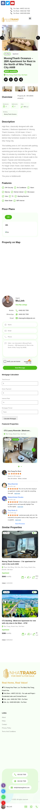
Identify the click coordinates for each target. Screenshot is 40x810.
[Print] (16, 79)
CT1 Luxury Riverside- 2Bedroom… (17, 431)
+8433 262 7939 (23, 310)
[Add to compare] (11, 79)
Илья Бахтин (13, 484)
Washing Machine (23, 196)
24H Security (9, 187)
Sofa (6, 196)
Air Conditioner (21, 187)
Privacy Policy (6, 728)
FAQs (4, 721)
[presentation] (6, 450)
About (4, 717)
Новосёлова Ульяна (15, 497)
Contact (4, 724)
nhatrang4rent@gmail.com (26, 318)
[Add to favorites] (6, 79)
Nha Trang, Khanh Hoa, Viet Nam (15, 434)
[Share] (21, 79)
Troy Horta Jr (12, 510)
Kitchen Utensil (18, 192)
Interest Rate (6, 398)
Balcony (7, 192)
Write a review (22, 478)
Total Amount (6, 379)
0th (8, 217)
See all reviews (12, 478)
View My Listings (21, 305)
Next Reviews (20, 524)
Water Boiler (9, 200)
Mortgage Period (7, 408)
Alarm (32, 187)
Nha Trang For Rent (14, 471)
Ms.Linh (20, 300)
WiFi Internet (20, 200)
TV (12, 196)
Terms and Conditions (9, 731)
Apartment (15, 54)
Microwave (30, 192)
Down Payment (6, 389)
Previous (2, 38)
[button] (30, 18)
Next (38, 38)
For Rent (7, 54)
